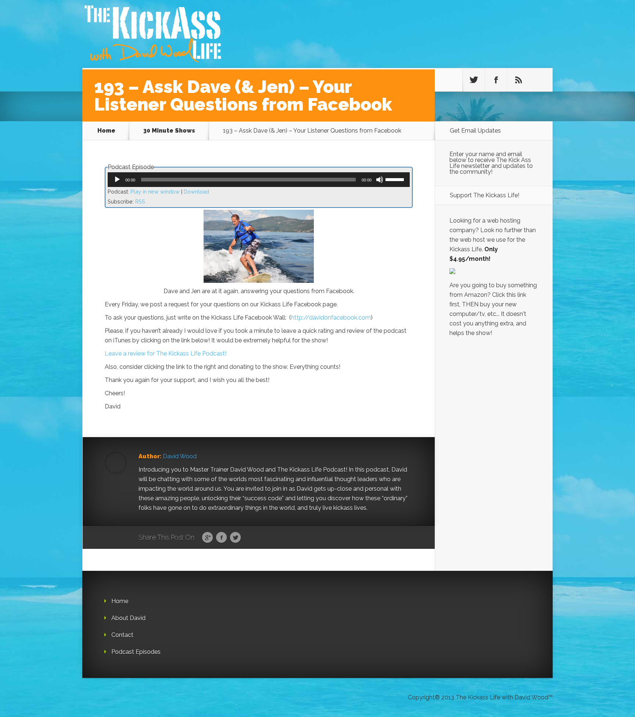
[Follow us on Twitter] (474, 80)
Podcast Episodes (136, 651)
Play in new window (155, 191)
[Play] (117, 179)
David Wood (180, 456)
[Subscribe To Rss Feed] (518, 80)
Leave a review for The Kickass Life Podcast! (167, 353)
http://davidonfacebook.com (331, 317)
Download (196, 191)
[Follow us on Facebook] (496, 80)
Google (207, 538)
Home (106, 130)
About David (128, 618)
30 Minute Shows (169, 130)
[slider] (395, 178)
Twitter (235, 538)
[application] (259, 179)
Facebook (221, 538)
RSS (140, 201)
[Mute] (379, 179)
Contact (122, 634)
